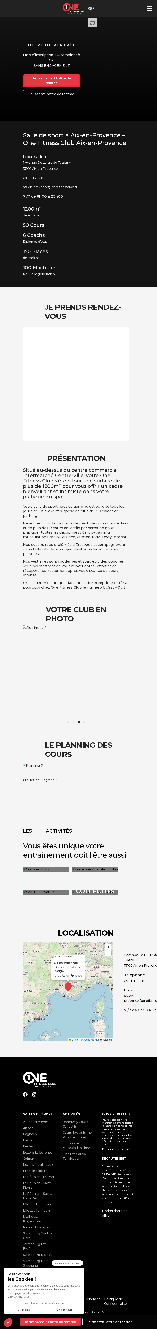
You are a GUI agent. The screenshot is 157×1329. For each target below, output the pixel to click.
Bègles (28, 1146)
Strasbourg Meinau (37, 1255)
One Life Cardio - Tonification (75, 1156)
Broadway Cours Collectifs (75, 1124)
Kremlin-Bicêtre (35, 1171)
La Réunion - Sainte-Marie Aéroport (38, 1196)
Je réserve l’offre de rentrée (51, 94)
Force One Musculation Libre (76, 1146)
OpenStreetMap (91, 1039)
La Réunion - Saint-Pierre (37, 1185)
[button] (68, 987)
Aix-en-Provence (36, 1122)
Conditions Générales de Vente (84, 1301)
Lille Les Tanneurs (37, 1210)
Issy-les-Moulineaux (38, 1165)
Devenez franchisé (116, 1149)
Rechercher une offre (115, 1213)
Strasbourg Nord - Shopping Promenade (37, 1265)
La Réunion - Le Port (38, 1177)
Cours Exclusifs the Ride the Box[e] (77, 1135)
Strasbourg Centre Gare (37, 1236)
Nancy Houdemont (38, 1227)
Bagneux (30, 1134)
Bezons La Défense (37, 1152)
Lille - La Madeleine (37, 1204)
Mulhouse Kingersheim (32, 1219)
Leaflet (75, 1039)
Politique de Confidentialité (115, 1301)
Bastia (27, 1140)
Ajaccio (28, 1128)
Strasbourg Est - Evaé (35, 1246)
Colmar (28, 1158)
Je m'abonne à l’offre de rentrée (51, 81)
